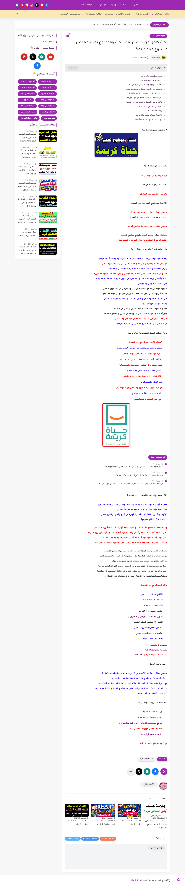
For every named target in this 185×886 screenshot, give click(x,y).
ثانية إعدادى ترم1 (48, 106)
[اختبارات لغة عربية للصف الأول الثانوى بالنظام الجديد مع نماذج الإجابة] (48, 249)
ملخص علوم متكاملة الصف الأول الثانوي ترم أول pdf (27, 170)
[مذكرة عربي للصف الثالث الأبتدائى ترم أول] (77, 810)
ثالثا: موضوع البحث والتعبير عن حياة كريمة (143, 102)
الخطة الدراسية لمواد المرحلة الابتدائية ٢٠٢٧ (105, 823)
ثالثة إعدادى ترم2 (48, 100)
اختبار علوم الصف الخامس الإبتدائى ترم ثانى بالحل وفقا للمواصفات (133, 467)
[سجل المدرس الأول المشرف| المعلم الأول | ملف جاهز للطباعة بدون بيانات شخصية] (48, 152)
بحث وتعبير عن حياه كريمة (151, 80)
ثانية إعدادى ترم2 (28, 106)
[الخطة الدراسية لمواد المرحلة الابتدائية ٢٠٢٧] (103, 810)
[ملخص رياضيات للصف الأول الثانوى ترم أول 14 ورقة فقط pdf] (48, 217)
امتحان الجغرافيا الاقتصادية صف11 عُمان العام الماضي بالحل (120, 25)
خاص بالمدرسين (28, 112)
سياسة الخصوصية (118, 5)
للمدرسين (75, 14)
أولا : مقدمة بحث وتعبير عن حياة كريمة (145, 94)
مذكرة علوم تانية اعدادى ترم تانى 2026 (27, 234)
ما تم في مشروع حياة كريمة (150, 107)
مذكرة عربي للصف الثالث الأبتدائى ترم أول (77, 823)
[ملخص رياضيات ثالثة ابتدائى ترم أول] (129, 810)
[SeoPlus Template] (168, 880)
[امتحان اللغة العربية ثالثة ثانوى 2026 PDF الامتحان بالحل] (48, 185)
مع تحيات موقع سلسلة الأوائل (148, 120)
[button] (155, 771)
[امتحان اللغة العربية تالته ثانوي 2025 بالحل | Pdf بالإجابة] (48, 136)
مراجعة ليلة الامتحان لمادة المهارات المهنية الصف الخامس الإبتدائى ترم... (130, 484)
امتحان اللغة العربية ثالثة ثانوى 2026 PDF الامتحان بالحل (27, 186)
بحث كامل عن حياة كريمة (151, 76)
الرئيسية (64, 14)
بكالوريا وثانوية (143, 14)
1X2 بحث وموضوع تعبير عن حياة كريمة (145, 85)
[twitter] (37, 5)
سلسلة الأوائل (137, 880)
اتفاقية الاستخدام (88, 5)
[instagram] (32, 5)
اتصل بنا (135, 5)
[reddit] (27, 5)
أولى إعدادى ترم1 (48, 82)
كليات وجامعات (122, 14)
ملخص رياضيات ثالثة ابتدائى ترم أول (131, 823)
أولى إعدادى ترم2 (28, 82)
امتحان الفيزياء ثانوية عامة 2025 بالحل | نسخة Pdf (27, 203)
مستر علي (156, 57)
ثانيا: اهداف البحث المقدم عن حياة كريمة (144, 98)
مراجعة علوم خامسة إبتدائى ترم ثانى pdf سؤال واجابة (139, 476)
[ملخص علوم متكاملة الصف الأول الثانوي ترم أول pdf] (48, 168)
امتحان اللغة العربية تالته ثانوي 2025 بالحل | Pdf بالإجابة (27, 137)
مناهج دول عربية (94, 14)
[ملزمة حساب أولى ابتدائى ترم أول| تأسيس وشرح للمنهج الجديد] (155, 810)
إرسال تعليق (157, 848)
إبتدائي (167, 14)
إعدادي (158, 14)
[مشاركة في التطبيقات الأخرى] (130, 771)
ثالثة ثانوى (27, 100)
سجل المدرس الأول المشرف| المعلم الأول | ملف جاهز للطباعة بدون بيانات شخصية (28, 154)
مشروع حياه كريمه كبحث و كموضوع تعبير (144, 89)
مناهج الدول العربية (29, 118)
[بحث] (17, 14)
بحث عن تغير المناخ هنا (156, 650)
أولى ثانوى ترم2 (28, 88)
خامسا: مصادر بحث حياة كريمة (148, 115)
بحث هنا (139, 655)
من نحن (103, 5)
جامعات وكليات (48, 112)
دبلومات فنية (49, 118)
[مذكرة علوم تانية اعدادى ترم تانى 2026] (48, 234)
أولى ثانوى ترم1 (48, 88)
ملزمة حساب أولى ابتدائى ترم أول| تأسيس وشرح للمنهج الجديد (156, 824)
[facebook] (47, 5)
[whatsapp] (17, 5)
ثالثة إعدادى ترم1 (28, 94)
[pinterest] (22, 5)
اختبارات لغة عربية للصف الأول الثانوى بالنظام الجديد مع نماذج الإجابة (28, 251)
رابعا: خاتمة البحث (154, 111)
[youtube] (42, 5)
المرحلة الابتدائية (158, 36)
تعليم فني (108, 14)
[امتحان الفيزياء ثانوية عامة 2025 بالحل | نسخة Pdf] (48, 201)
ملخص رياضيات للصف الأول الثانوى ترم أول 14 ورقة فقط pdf (27, 220)
